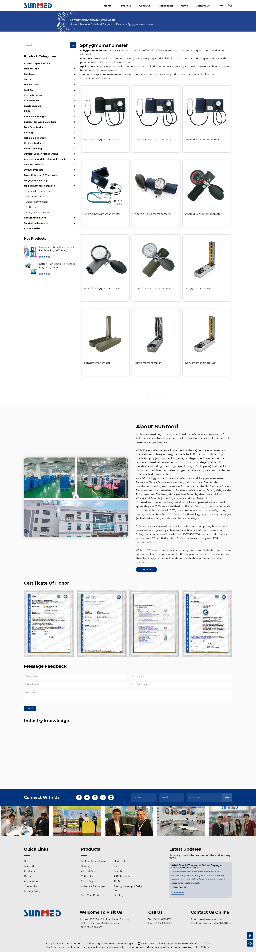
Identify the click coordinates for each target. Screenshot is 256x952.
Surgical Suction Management (41, 154)
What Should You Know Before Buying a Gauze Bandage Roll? (197, 866)
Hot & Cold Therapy (35, 138)
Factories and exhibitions (151, 10)
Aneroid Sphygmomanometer (102, 139)
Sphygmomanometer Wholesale (155, 534)
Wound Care (31, 84)
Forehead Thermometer (38, 191)
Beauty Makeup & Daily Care (40, 122)
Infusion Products (34, 164)
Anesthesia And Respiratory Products (45, 159)
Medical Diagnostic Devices (109, 24)
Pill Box (28, 111)
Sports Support (32, 106)
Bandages (29, 74)
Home (107, 5)
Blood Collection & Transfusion (41, 175)
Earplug (28, 132)
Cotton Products (33, 95)
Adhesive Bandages (35, 116)
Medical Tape (31, 68)
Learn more (178, 892)
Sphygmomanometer (37, 212)
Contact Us (203, 5)
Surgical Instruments (36, 223)
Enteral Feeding (33, 148)
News (184, 5)
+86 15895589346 (223, 923)
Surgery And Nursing (36, 180)
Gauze (27, 79)
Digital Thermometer (37, 202)
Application (166, 5)
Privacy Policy (32, 891)
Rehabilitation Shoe (35, 218)
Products (125, 5)
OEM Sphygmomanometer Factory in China (183, 943)
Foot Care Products (35, 127)
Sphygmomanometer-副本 (201, 362)
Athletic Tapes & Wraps (37, 63)
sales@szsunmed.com (210, 919)
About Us (145, 5)
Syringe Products (33, 170)
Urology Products (34, 143)
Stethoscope (32, 207)
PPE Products (31, 100)
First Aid (28, 90)
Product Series (32, 228)
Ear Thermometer (35, 196)
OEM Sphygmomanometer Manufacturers (167, 478)
